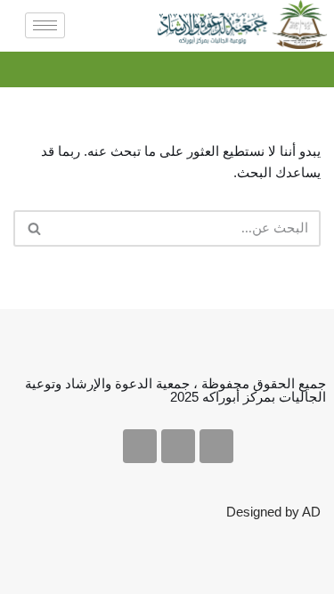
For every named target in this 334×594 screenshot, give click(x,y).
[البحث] (33, 228)
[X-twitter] (216, 446)
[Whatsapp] (140, 446)
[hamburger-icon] (45, 25)
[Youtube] (178, 446)
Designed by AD (273, 511)
